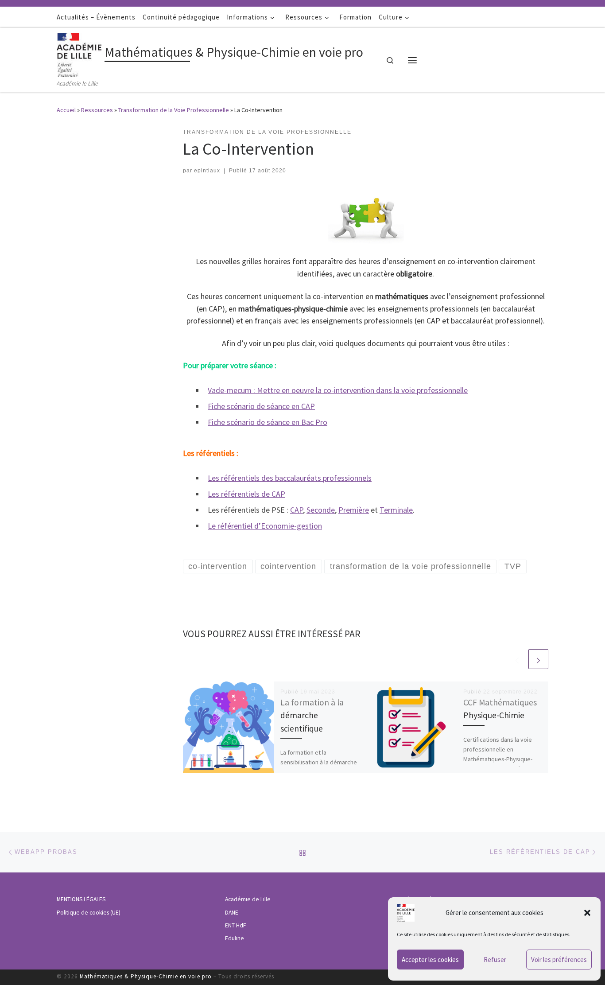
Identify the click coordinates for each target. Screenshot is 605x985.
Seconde (320, 510)
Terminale (396, 510)
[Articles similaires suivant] (538, 659)
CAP (296, 510)
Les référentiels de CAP (246, 494)
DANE (231, 912)
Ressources (97, 110)
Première (353, 510)
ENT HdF (235, 925)
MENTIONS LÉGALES (81, 899)
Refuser (495, 959)
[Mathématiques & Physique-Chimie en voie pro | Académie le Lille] (79, 53)
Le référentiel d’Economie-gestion (265, 526)
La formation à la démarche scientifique (312, 715)
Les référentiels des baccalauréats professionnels (290, 478)
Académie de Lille (248, 899)
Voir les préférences (559, 959)
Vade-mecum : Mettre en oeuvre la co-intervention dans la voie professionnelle (338, 390)
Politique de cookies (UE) (88, 912)
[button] (587, 912)
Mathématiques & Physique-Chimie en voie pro (146, 976)
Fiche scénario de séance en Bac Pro (267, 422)
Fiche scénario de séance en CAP (261, 406)
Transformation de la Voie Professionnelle (173, 110)
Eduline (234, 938)
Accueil (66, 110)
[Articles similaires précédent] (517, 659)
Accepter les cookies (430, 959)
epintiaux (207, 170)
